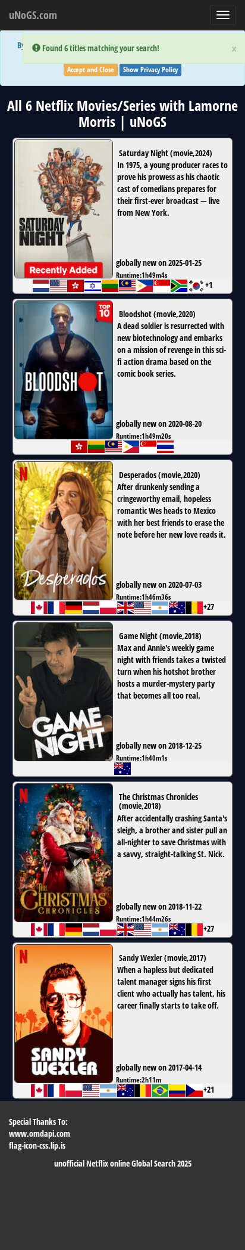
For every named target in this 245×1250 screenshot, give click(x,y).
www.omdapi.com (39, 1133)
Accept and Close (90, 69)
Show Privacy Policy (150, 69)
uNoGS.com (33, 15)
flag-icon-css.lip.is (37, 1145)
